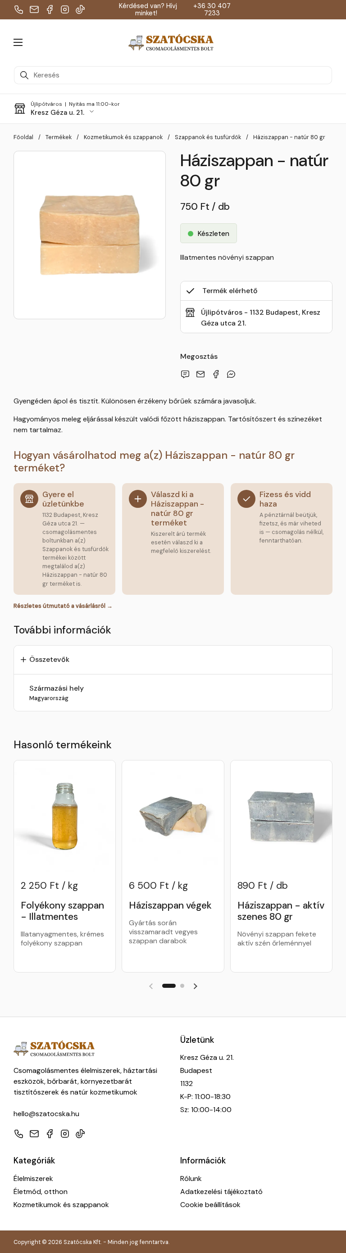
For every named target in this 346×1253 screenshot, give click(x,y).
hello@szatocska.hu (46, 1113)
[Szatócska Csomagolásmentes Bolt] (171, 42)
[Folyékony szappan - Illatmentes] (64, 816)
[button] (323, 42)
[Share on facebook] (217, 374)
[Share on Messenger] (233, 374)
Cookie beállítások (210, 1204)
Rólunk (191, 1178)
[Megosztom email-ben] (187, 374)
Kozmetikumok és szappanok (61, 1204)
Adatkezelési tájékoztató (221, 1191)
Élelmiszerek (33, 1178)
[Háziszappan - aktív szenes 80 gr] (281, 816)
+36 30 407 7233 (212, 9)
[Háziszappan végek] (172, 816)
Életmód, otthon (41, 1191)
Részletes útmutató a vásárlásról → (63, 606)
